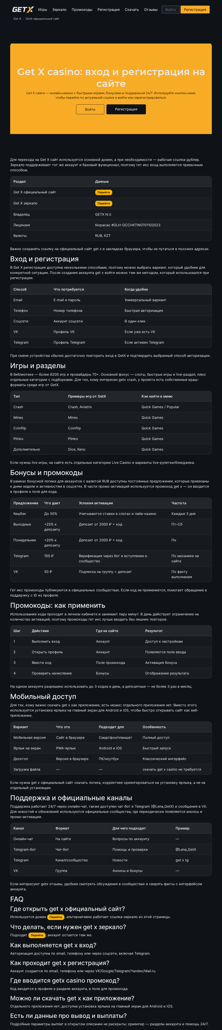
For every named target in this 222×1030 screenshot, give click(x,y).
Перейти (104, 192)
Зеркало (59, 9)
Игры (42, 9)
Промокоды (82, 9)
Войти (170, 9)
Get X (17, 18)
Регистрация (109, 9)
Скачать (132, 9)
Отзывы (151, 9)
